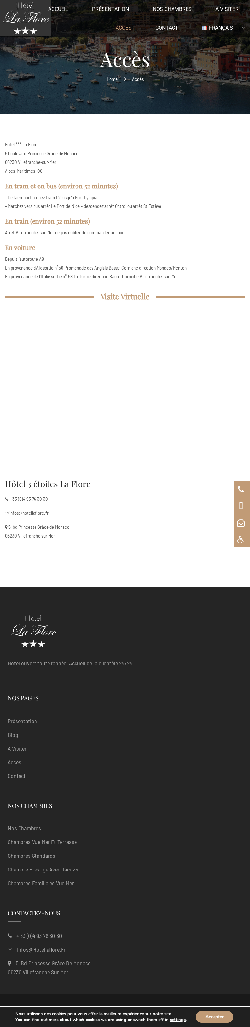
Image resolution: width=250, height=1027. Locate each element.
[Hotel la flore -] (25, 19)
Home (112, 79)
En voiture (20, 247)
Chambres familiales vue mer (41, 882)
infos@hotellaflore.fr (29, 513)
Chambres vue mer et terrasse (42, 841)
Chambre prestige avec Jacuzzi (43, 869)
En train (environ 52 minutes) (47, 220)
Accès (14, 762)
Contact (17, 775)
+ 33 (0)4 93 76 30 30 (28, 499)
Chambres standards (31, 855)
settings (178, 1020)
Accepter (214, 1017)
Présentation (22, 720)
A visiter (17, 748)
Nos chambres (24, 828)
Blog (13, 734)
